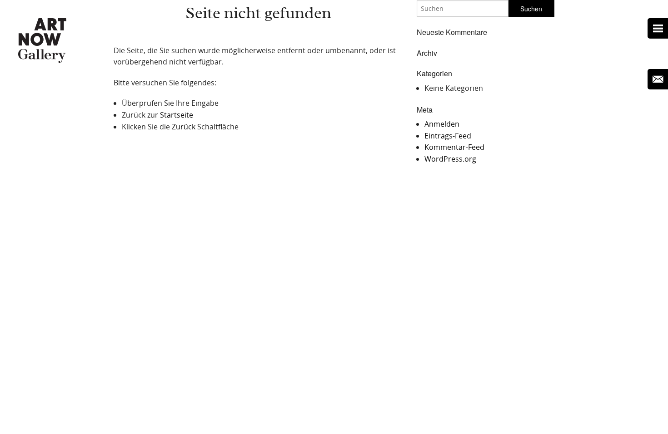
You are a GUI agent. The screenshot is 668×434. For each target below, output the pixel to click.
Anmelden (441, 124)
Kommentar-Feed (454, 147)
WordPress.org (450, 159)
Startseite (176, 115)
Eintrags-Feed (447, 136)
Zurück (183, 127)
